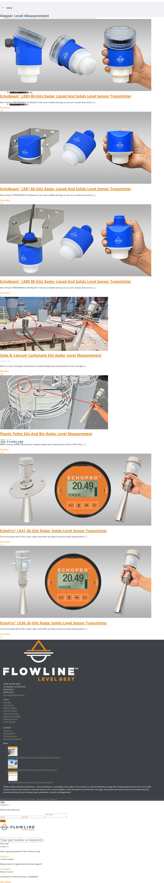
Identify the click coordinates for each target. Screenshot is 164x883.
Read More (4, 371)
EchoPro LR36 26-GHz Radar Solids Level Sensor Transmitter (53, 622)
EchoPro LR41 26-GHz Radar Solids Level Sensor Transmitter (53, 530)
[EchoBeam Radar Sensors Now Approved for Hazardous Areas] (13, 760)
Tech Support (5, 869)
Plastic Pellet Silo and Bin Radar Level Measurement (46, 433)
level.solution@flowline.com (14, 695)
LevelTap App (8, 705)
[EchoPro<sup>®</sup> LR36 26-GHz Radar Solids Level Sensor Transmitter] (75, 547)
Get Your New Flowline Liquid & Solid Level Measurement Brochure (34, 757)
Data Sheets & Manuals (12, 739)
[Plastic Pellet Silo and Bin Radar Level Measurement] (54, 377)
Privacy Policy (42, 799)
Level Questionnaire (11, 713)
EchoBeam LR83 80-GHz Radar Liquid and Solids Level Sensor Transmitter (65, 96)
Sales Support (5, 881)
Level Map (7, 702)
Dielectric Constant (10, 719)
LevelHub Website (10, 710)
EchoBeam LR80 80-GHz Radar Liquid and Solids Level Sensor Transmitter (65, 281)
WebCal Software (10, 708)
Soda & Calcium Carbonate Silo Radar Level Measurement (50, 355)
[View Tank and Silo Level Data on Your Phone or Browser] (13, 773)
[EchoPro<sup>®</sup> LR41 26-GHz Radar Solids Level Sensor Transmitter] (75, 455)
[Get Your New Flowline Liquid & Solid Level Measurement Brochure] (13, 748)
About (9, 8)
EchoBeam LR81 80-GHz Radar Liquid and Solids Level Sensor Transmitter (65, 188)
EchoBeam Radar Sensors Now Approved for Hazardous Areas (32, 770)
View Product (5, 107)
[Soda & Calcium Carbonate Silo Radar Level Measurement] (54, 298)
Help (2, 802)
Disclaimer (53, 799)
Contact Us (7, 730)
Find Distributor (9, 733)
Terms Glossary (9, 722)
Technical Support (10, 736)
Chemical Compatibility (12, 716)
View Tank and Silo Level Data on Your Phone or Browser (30, 782)
